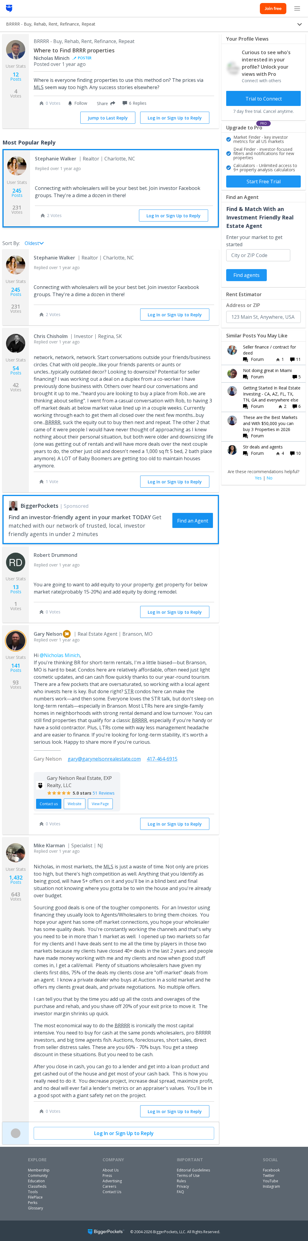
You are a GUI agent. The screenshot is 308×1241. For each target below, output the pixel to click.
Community (38, 1175)
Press (107, 1175)
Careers (109, 1186)
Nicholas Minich (51, 58)
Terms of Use (188, 1175)
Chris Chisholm (51, 336)
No (269, 478)
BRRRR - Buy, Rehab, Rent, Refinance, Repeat (84, 41)
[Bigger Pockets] (9, 8)
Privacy (183, 1186)
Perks (32, 1202)
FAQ (180, 1191)
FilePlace (35, 1197)
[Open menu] (297, 8)
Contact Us (112, 1191)
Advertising (112, 1181)
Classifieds (37, 1186)
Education (36, 1181)
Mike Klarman (49, 845)
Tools (33, 1191)
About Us (111, 1170)
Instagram (271, 1186)
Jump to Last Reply (108, 118)
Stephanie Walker (55, 158)
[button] (104, 103)
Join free (273, 8)
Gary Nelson (48, 634)
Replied (58, 168)
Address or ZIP (243, 305)
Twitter (269, 1175)
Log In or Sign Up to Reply (175, 118)
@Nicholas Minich (60, 655)
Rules (181, 1181)
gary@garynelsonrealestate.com (104, 758)
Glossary (35, 1208)
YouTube (270, 1181)
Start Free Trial (264, 181)
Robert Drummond (55, 555)
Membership (39, 1170)
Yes (258, 478)
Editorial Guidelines (193, 1170)
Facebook (271, 1170)
